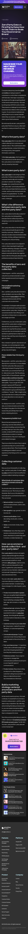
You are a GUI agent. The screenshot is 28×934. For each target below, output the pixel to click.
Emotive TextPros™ (6, 889)
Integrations (4, 896)
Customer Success (6, 902)
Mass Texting (4, 852)
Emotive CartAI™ (6, 886)
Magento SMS (19, 844)
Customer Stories (6, 899)
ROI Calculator (5, 905)
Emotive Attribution (6, 883)
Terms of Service (19, 885)
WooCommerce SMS (20, 848)
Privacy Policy (19, 891)
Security (18, 888)
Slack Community (6, 915)
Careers (17, 878)
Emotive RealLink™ (6, 892)
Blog (17, 881)
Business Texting (5, 849)
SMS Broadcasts (5, 855)
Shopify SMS (18, 841)
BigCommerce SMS (20, 851)
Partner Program (5, 912)
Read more (22, 2)
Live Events (4, 908)
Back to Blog (5, 19)
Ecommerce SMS (6, 846)
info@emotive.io (6, 832)
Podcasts (4, 918)
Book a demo (18, 7)
